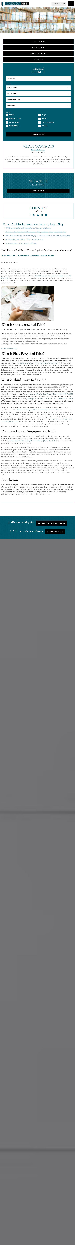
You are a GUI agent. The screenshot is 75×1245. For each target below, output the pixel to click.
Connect (57, 4)
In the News (38, 47)
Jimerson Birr (24, 255)
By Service (11, 106)
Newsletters (38, 53)
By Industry (12, 88)
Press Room (38, 41)
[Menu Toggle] (71, 3)
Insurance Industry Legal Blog (43, 255)
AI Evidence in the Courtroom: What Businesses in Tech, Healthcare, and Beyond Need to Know (35, 232)
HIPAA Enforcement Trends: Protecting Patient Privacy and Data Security (28, 228)
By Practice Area (13, 100)
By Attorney (12, 94)
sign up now (38, 191)
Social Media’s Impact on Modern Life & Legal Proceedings (24, 239)
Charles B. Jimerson (38, 150)
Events (38, 59)
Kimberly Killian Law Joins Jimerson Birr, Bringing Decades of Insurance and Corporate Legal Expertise (37, 236)
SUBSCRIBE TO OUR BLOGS (51, 523)
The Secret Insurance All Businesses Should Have (20, 243)
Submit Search (38, 134)
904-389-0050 (56, 532)
